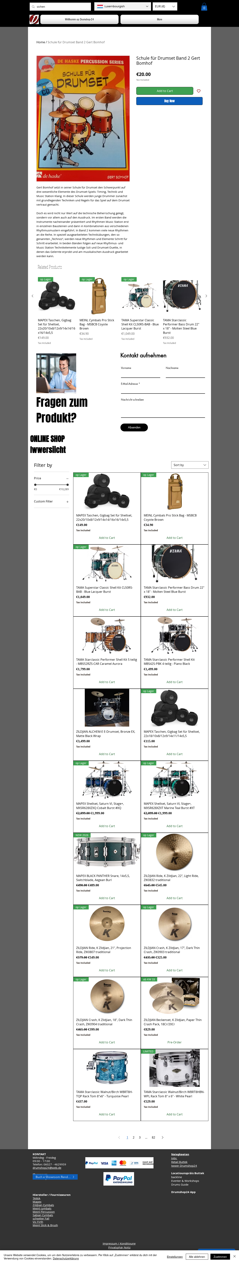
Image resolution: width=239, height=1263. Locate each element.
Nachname (172, 368)
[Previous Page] (119, 1137)
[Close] (234, 1256)
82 (153, 1137)
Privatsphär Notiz (119, 1247)
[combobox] (190, 465)
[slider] (35, 485)
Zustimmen (220, 1257)
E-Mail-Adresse (129, 384)
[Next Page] (162, 1137)
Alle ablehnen (197, 1257)
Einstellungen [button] (175, 1257)
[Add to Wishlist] (199, 91)
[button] (165, 6)
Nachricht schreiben (132, 399)
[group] (119, 311)
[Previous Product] (32, 296)
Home (40, 42)
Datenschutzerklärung (66, 1258)
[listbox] (165, 6)
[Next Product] (206, 296)
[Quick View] (182, 296)
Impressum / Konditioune (119, 1243)
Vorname (126, 368)
